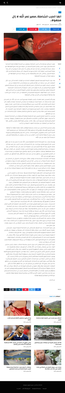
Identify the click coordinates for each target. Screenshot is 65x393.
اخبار (60, 12)
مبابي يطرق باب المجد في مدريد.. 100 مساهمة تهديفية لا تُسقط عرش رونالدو (17, 343)
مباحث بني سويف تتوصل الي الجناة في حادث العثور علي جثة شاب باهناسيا (48, 368)
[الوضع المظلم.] (7, 3)
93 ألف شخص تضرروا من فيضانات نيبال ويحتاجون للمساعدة (47, 343)
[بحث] (5, 3)
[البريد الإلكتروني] (59, 87)
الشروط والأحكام (26, 388)
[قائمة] (60, 2)
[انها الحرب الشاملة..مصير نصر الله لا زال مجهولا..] (32, 46)
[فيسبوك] (59, 68)
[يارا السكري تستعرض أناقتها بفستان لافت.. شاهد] (17, 308)
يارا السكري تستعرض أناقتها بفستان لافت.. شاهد (19, 319)
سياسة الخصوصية (36, 388)
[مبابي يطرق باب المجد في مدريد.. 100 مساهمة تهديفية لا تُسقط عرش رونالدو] (17, 332)
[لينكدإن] (59, 76)
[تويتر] (59, 72)
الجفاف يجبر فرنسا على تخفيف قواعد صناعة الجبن (48, 319)
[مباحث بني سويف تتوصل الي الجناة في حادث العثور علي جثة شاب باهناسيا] (47, 357)
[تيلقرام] (59, 83)
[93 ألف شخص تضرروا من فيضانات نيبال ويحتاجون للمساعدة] (47, 332)
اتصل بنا (19, 388)
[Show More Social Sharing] (14, 29)
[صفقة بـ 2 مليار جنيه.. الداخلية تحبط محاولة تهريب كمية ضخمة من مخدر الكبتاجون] (17, 357)
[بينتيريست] (59, 79)
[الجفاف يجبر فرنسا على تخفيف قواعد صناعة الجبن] (47, 308)
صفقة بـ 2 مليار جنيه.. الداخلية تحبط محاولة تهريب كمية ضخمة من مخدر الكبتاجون (19, 368)
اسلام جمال (52, 24)
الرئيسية (59, 7)
